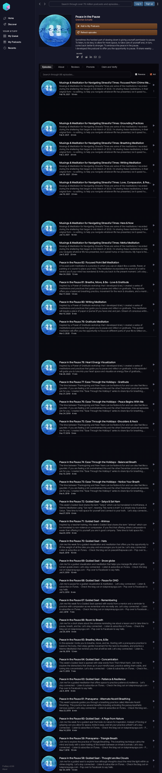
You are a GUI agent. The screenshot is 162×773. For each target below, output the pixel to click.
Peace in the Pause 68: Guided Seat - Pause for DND (88, 580)
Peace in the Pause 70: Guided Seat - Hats (83, 540)
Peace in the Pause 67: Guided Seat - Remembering (88, 600)
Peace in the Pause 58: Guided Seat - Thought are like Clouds (94, 758)
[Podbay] (6, 9)
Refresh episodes (89, 32)
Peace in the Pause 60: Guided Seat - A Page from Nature (91, 718)
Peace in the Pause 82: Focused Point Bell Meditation (89, 262)
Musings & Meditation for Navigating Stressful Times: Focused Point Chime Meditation (105, 82)
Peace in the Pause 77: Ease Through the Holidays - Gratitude (94, 382)
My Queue (13, 36)
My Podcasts (14, 42)
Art (154, 74)
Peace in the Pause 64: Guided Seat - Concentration (88, 659)
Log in (138, 4)
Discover (12, 24)
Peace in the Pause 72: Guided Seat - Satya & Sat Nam (89, 501)
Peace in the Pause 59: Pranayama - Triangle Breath (88, 738)
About (4, 769)
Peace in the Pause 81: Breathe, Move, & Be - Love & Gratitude (94, 282)
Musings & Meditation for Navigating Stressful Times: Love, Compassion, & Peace (105, 182)
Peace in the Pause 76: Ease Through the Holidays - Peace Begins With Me (101, 401)
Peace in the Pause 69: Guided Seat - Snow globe (87, 560)
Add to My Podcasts (90, 26)
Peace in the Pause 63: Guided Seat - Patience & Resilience (92, 679)
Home (11, 18)
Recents (12, 48)
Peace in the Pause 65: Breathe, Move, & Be (83, 639)
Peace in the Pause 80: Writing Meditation (82, 301)
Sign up (149, 4)
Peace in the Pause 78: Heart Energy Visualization (87, 362)
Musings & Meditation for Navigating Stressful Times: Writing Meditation (100, 162)
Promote (90, 67)
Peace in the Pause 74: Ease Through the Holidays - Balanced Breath (98, 462)
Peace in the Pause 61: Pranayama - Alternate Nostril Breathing (94, 698)
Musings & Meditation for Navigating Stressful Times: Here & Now (96, 223)
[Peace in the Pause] (55, 38)
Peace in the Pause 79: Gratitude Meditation (84, 321)
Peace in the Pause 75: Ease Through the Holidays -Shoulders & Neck (98, 421)
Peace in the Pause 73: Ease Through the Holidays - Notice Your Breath (99, 481)
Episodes (46, 67)
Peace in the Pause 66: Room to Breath (81, 619)
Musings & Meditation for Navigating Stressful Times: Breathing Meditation (101, 142)
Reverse (141, 74)
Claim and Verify (109, 67)
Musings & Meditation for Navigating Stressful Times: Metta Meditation (99, 242)
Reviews (75, 67)
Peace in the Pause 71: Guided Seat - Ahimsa (84, 521)
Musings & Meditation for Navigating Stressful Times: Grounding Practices (101, 123)
